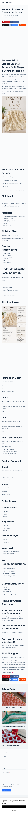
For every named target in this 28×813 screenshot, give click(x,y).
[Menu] (25, 2)
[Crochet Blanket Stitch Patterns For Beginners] (14, 717)
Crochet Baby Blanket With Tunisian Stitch (12, 707)
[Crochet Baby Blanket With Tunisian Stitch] (14, 699)
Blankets (4, 17)
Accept (14, 806)
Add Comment (6, 772)
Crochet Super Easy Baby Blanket (10, 745)
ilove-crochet (7, 2)
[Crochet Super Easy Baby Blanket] (14, 736)
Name (4, 759)
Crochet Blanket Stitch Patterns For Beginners (13, 726)
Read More (14, 810)
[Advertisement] (14, 41)
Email (4, 764)
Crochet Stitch (9, 17)
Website (4, 768)
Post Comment (6, 790)
